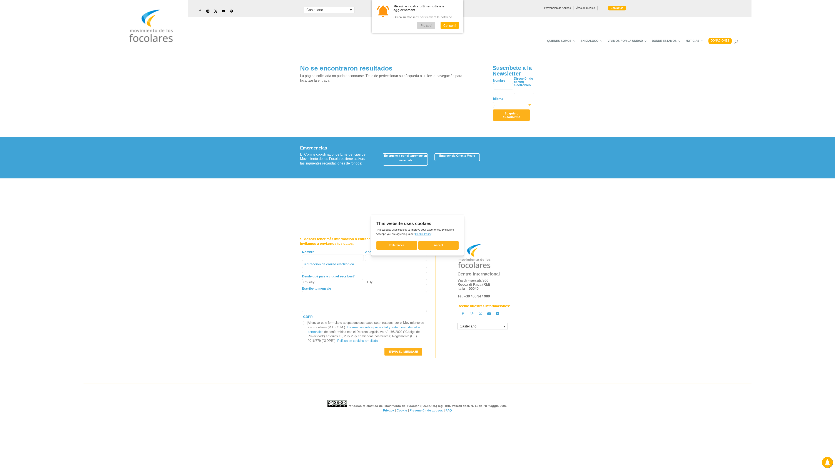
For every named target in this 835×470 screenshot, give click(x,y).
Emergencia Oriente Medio (457, 155)
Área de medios (585, 8)
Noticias (692, 40)
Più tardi (426, 25)
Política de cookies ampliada (357, 340)
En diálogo (589, 40)
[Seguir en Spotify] (231, 11)
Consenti (449, 25)
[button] (535, 158)
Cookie (402, 410)
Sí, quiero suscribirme (511, 115)
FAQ (449, 410)
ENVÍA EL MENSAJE (403, 351)
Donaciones (720, 40)
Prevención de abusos (426, 410)
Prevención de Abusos (557, 8)
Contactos (617, 8)
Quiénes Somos (559, 40)
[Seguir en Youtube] (223, 11)
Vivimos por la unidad (625, 40)
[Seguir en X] (216, 11)
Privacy (388, 410)
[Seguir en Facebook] (200, 11)
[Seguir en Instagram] (208, 11)
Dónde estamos (664, 40)
